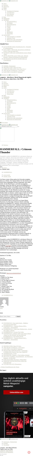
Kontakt (5, 443)
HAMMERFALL (7, 172)
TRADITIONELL (12, 21)
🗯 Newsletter (4, 122)
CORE (8, 27)
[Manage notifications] (29, 452)
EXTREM (9, 23)
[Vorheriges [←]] (0, 455)
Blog (4, 17)
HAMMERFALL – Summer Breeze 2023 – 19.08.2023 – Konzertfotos (15, 338)
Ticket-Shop (10, 15)
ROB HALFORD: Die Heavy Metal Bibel (14, 359)
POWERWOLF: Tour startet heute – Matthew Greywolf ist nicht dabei (15, 323)
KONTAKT (6, 35)
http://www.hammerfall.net (14, 273)
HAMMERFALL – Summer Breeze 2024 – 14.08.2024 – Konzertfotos (15, 326)
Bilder (5, 8)
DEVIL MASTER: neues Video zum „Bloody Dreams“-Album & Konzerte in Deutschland (15, 56)
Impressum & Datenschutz (14, 41)
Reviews (5, 5)
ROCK (9, 26)
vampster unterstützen (6, 450)
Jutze (1, 308)
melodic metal (7, 176)
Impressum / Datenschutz (10, 442)
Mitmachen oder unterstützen (14, 39)
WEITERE (10, 33)
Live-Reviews (10, 12)
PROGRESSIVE (11, 24)
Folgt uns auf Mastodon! (6, 452)
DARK (9, 29)
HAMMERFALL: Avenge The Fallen (13, 332)
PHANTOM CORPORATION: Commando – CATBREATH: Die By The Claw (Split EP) (15, 351)
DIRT (8, 30)
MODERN (10, 32)
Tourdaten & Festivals (13, 11)
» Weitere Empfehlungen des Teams (9, 367)
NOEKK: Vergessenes (9, 66)
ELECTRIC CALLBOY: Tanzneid (12, 72)
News (5, 3)
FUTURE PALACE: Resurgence (12, 364)
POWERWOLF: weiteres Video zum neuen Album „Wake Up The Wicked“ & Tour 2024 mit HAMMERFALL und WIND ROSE (17, 335)
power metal (6, 175)
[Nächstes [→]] (2, 455)
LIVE (5, 9)
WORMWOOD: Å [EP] (10, 353)
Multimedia (6, 18)
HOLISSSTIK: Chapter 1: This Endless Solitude (16, 355)
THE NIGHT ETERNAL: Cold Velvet (13, 70)
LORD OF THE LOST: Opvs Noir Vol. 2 (14, 69)
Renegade (8, 245)
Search (18, 316)
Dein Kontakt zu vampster (14, 36)
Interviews (6, 6)
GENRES (6, 20)
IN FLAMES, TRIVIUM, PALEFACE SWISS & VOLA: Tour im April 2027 (16, 50)
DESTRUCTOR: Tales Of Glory (12, 67)
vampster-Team (11, 38)
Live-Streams (10, 14)
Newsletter (6, 445)
